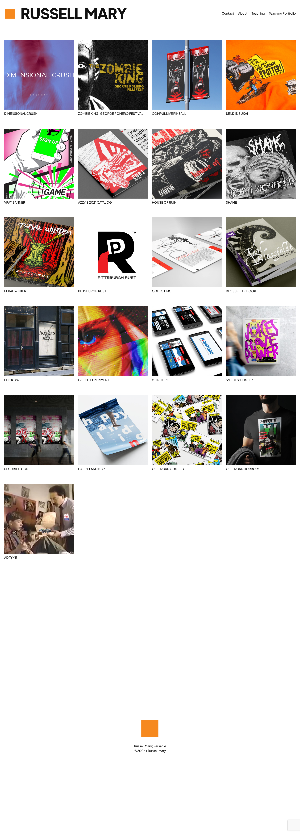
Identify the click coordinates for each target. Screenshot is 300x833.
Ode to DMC (161, 291)
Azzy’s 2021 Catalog (95, 202)
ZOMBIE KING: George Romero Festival (110, 113)
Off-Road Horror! (242, 469)
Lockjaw (11, 380)
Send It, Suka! (237, 113)
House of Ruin (164, 202)
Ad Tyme (10, 557)
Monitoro (160, 380)
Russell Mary (73, 13)
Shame (231, 202)
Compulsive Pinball (169, 113)
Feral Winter (15, 291)
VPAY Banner (14, 202)
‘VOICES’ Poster (239, 380)
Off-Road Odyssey (168, 469)
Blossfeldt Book (241, 291)
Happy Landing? (91, 469)
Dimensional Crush (21, 113)
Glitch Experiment (93, 380)
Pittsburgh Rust (92, 291)
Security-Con (16, 469)
